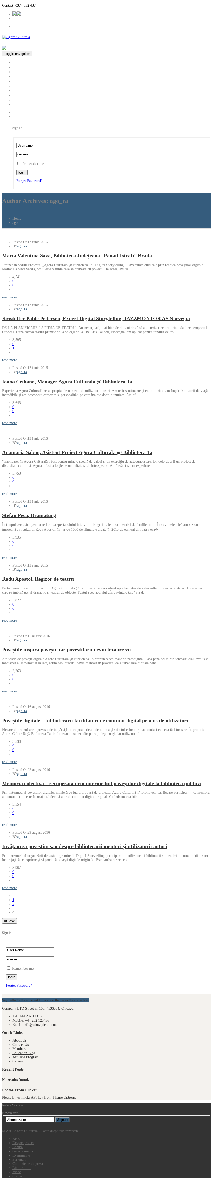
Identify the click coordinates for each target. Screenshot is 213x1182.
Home (16, 218)
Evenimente (22, 81)
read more (9, 297)
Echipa (18, 71)
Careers (17, 1061)
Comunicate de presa (29, 90)
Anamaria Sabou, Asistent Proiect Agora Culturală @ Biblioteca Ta (77, 452)
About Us (19, 1040)
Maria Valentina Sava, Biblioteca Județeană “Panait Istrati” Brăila (77, 255)
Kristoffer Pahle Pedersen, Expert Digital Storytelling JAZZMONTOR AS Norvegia (96, 318)
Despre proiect (24, 67)
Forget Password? (29, 181)
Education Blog (23, 1053)
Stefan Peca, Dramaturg (29, 515)
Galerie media (23, 76)
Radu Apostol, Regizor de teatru (38, 579)
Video (17, 99)
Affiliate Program (25, 1057)
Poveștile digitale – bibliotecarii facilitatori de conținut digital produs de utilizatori (95, 720)
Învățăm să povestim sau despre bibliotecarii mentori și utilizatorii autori (84, 846)
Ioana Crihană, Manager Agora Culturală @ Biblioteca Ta (67, 381)
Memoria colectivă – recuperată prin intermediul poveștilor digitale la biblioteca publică (101, 783)
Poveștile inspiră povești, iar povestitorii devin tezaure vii (66, 649)
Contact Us (20, 1045)
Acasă (17, 62)
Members (19, 1049)
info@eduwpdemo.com (40, 1025)
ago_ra (22, 246)
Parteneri (19, 85)
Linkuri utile (22, 95)
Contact (18, 104)
